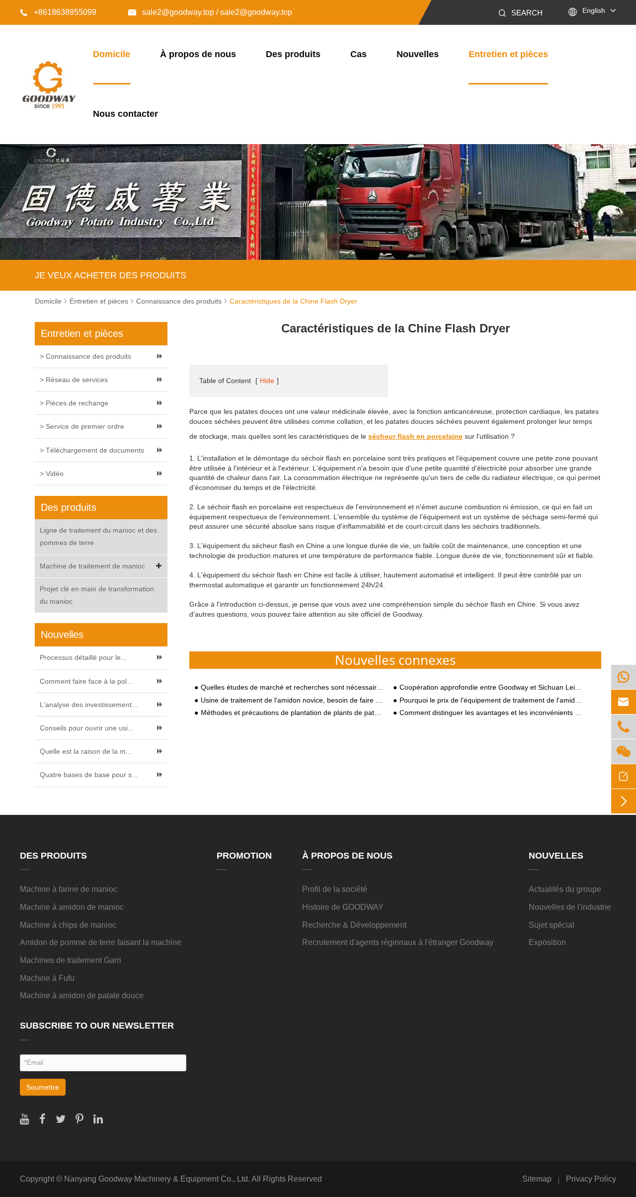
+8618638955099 (58, 12)
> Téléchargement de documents (92, 450)
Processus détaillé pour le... (83, 657)
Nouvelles (418, 54)
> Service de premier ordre (82, 426)
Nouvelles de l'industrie (570, 907)
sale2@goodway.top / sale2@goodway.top (210, 12)
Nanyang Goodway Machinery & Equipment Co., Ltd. (157, 1179)
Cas (358, 54)
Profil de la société (334, 889)
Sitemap (537, 1179)
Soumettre (42, 1087)
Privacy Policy (591, 1179)
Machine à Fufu (47, 978)
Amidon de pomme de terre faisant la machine (100, 942)
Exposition (547, 942)
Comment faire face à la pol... (86, 681)
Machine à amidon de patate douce (82, 995)
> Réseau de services (74, 380)
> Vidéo (52, 474)
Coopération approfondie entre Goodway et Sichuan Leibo (490, 687)
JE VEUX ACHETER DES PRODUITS (110, 275)
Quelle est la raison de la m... (86, 751)
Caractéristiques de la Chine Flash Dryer (293, 301)
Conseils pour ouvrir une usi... (87, 728)
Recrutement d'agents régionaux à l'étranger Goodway (397, 942)
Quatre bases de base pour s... (89, 775)
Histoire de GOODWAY (343, 907)
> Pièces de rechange (74, 403)
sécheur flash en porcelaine (415, 436)
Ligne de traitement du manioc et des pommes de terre (98, 536)
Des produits (293, 54)
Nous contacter (125, 114)
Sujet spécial (551, 925)
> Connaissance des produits (85, 356)
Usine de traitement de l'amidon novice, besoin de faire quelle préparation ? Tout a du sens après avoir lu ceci (292, 700)
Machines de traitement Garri (70, 960)
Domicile (111, 54)
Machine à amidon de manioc (72, 907)
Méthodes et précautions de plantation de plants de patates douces (292, 713)
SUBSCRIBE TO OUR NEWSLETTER (97, 1026)
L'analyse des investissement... (89, 705)
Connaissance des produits (179, 301)
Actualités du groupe (565, 889)
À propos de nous (198, 54)
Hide (267, 381)
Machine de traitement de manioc (92, 566)
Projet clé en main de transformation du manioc (97, 595)
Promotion (244, 856)
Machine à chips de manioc (68, 925)
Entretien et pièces (508, 54)
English (593, 10)
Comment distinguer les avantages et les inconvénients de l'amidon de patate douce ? (490, 713)
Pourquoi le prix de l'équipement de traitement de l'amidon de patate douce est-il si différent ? (490, 700)
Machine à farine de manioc (68, 889)
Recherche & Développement (354, 925)
